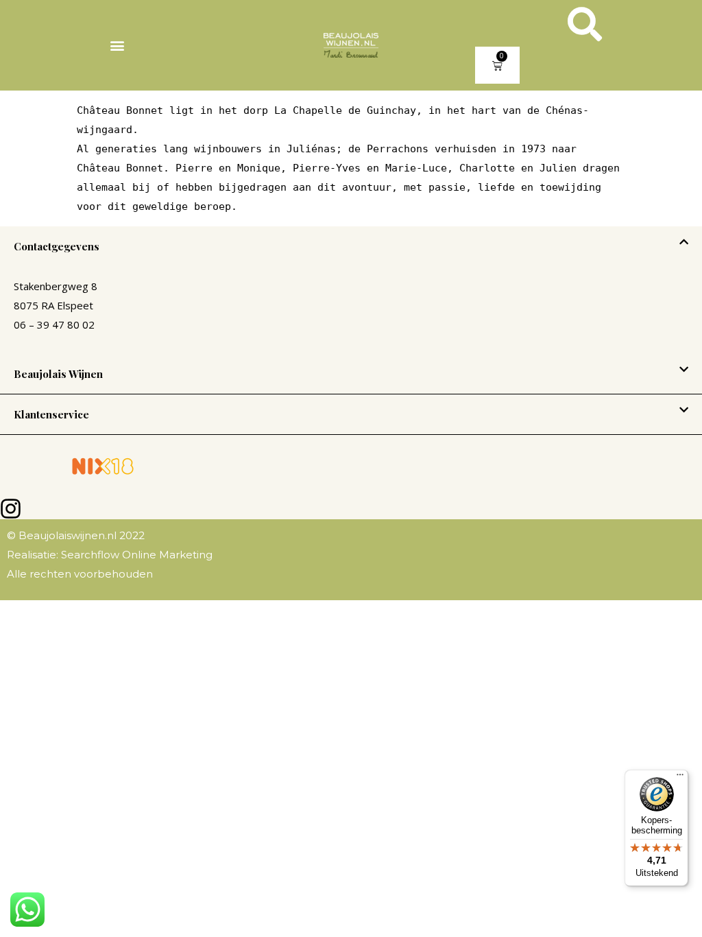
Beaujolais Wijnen (58, 374)
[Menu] (680, 778)
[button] (117, 45)
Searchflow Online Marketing (135, 554)
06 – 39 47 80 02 (54, 324)
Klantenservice (51, 414)
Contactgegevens (56, 246)
